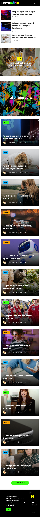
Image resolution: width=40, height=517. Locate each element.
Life (5, 152)
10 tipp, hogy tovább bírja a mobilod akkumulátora (24, 12)
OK (8, 509)
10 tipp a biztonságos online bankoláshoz (15, 437)
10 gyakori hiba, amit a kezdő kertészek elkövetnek (16, 287)
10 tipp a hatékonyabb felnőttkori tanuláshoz (18, 377)
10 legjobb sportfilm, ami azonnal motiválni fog (18, 317)
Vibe (19, 59)
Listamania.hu (12, 142)
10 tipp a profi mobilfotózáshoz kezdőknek (17, 227)
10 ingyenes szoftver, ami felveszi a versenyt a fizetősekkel (23, 25)
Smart (6, 212)
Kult (6, 122)
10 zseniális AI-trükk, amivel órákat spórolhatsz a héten (19, 257)
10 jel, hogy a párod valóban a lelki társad (18, 197)
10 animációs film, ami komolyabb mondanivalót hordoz (18, 137)
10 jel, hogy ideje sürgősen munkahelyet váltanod (14, 167)
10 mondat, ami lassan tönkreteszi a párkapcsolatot (24, 36)
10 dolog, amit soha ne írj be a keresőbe (16, 347)
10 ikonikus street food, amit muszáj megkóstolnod (20, 64)
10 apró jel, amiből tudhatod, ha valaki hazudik (17, 467)
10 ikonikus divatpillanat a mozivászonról (15, 407)
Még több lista (20, 483)
